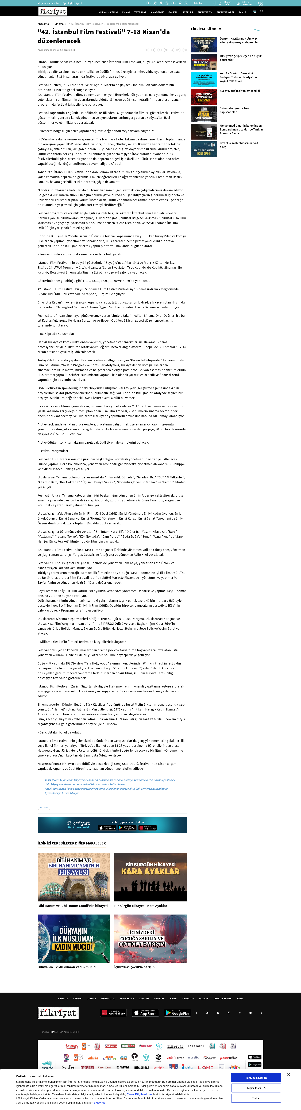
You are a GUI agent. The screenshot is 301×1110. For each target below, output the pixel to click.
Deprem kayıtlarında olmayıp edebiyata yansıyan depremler (239, 40)
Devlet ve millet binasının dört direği (239, 145)
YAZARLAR (140, 12)
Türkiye (43, 72)
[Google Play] (127, 828)
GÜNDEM (77, 998)
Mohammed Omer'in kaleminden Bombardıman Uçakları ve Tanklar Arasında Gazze (241, 129)
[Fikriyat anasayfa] (78, 825)
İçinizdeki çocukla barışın (134, 967)
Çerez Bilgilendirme (140, 1094)
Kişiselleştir (254, 1087)
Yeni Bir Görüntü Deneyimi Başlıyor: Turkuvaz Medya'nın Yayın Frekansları (238, 77)
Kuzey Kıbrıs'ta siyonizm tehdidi (240, 91)
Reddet (256, 1098)
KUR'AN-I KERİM (108, 12)
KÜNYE (240, 998)
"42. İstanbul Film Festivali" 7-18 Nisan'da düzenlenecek (103, 24)
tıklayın (74, 793)
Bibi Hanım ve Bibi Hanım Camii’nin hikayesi (73, 905)
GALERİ (172, 12)
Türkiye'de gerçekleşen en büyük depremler (241, 58)
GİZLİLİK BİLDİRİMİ (222, 998)
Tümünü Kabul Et (256, 1077)
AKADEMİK (157, 12)
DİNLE (242, 12)
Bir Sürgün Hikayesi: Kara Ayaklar (140, 905)
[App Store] (107, 828)
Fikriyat (53, 1031)
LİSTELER (187, 12)
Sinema (59, 24)
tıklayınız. (100, 1102)
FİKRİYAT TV (205, 12)
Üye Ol (78, 3)
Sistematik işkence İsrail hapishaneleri (235, 110)
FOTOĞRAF (159, 998)
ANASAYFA (63, 998)
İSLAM (126, 12)
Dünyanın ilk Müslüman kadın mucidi (67, 967)
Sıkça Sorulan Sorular (48, 3)
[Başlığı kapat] (288, 1074)
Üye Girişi (67, 3)
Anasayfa (43, 24)
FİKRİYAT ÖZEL (225, 12)
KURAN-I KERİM (127, 998)
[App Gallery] (147, 828)
